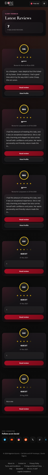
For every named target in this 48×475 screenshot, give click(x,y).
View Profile (24, 93)
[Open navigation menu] (44, 3)
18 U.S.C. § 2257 (32, 469)
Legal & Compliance (24, 471)
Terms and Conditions (12, 466)
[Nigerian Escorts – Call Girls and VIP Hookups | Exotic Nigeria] (9, 3)
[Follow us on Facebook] (5, 440)
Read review (24, 87)
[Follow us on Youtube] (12, 440)
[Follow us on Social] (26, 440)
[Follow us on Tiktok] (40, 440)
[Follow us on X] (33, 440)
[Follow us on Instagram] (19, 440)
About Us (11, 463)
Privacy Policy (34, 463)
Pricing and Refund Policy (33, 466)
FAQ (10, 469)
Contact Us (22, 463)
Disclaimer (19, 469)
